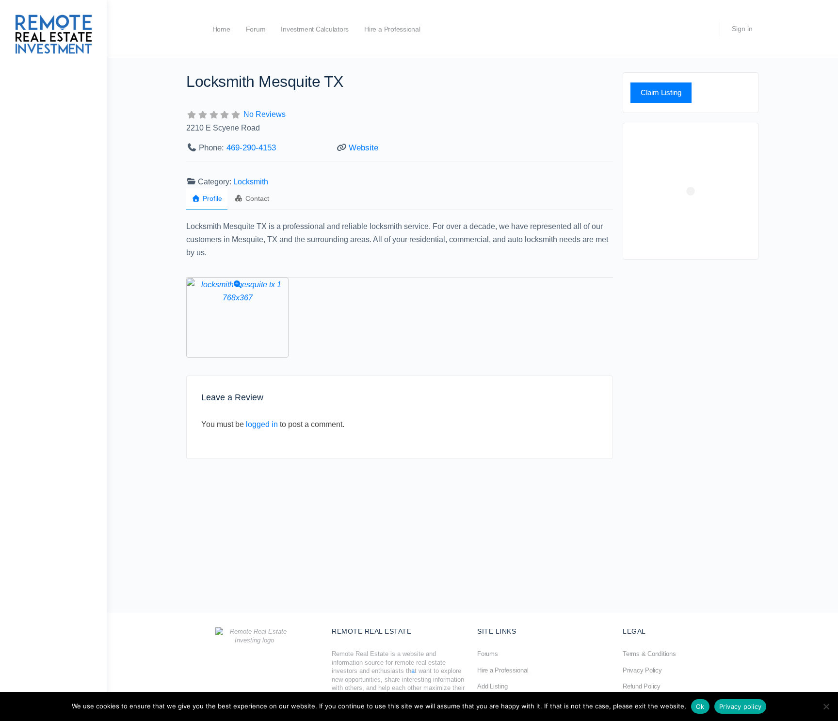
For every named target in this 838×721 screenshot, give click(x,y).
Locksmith (250, 182)
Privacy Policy (642, 670)
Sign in (742, 29)
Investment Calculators (315, 29)
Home (221, 29)
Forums (487, 653)
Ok (700, 706)
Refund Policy (642, 686)
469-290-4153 (251, 147)
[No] (826, 706)
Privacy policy (740, 706)
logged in (262, 424)
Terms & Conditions (649, 653)
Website (363, 147)
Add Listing (492, 686)
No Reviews (264, 114)
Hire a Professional (392, 29)
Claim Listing (661, 92)
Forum (256, 29)
